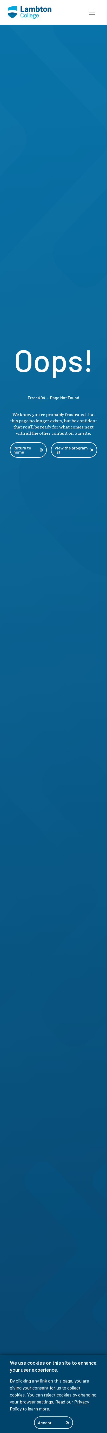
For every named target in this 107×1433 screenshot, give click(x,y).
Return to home (22, 449)
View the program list (71, 449)
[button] (92, 12)
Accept (45, 1422)
